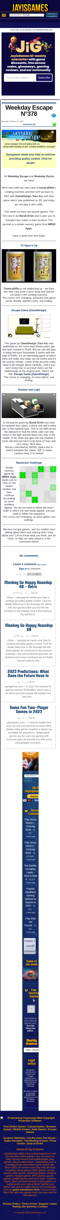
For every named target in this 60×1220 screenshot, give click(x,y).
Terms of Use (29, 1203)
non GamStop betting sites (43, 30)
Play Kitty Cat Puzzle (30, 922)
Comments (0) (29, 124)
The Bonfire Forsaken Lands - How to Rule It (30, 872)
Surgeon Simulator (14, 1138)
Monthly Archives (31, 1042)
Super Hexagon (13, 1140)
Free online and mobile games (31, 8)
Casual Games (36, 1126)
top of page (42, 564)
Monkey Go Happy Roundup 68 (29, 627)
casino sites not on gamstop (20, 30)
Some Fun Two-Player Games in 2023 (29, 709)
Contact (43, 1206)
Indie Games (39, 1129)
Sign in (23, 568)
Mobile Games (21, 1129)
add (31, 1009)
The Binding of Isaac (36, 1140)
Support (43, 1203)
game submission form (26, 1189)
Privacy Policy (11, 1203)
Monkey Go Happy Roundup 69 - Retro (28, 584)
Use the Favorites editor (30, 1028)
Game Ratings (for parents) (34, 1205)
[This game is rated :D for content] (54, 125)
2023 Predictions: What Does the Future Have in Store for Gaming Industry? (28, 675)
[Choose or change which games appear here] (34, 1000)
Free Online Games (15, 1126)
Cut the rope (34, 1138)
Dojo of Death (35, 1143)
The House (49, 1138)
